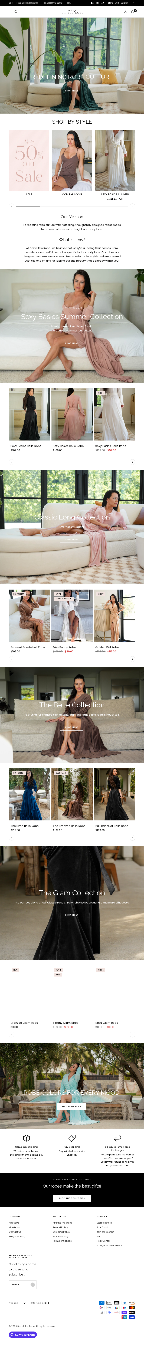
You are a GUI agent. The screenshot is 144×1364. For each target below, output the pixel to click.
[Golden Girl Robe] (114, 616)
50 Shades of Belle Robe (111, 826)
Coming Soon (72, 194)
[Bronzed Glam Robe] (29, 991)
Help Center (103, 1241)
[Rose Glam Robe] (114, 991)
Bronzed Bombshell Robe (28, 647)
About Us (14, 1222)
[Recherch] (16, 12)
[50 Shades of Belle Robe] (114, 794)
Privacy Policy (60, 1236)
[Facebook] (92, 3)
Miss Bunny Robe (64, 647)
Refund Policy (60, 1227)
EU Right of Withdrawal (109, 1245)
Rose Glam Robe (106, 1023)
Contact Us (15, 1232)
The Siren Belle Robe (25, 826)
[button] (71, 91)
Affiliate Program (62, 1222)
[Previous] (11, 206)
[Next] (132, 206)
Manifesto (14, 1227)
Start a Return (104, 1222)
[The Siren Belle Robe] (29, 794)
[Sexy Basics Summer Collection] (115, 160)
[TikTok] (102, 3)
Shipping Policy (61, 1232)
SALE (29, 194)
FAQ (99, 1236)
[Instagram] (97, 3)
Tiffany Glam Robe (65, 1023)
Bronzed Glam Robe (24, 1023)
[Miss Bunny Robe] (72, 616)
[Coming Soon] (72, 160)
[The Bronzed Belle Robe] (72, 794)
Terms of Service (62, 1241)
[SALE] (29, 160)
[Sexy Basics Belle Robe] (29, 414)
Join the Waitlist (105, 1232)
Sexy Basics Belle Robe (26, 446)
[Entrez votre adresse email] (33, 1285)
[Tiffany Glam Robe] (72, 991)
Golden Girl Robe (107, 647)
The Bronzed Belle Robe (69, 826)
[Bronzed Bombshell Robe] (29, 616)
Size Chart (102, 1227)
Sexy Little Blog (17, 1236)
